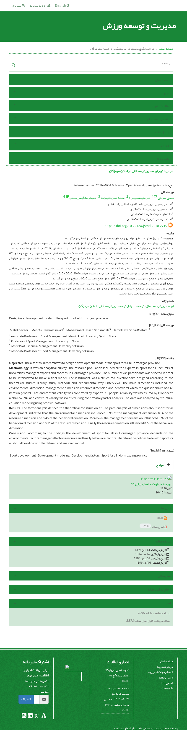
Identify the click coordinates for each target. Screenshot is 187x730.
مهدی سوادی (166, 198)
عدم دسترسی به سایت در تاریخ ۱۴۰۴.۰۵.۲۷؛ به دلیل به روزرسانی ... (116, 696)
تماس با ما (163, 158)
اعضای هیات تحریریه (160, 672)
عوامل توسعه (126, 306)
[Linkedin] (30, 716)
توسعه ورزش (165, 306)
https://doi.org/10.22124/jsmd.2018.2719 (135, 226)
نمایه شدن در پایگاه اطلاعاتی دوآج (117, 672)
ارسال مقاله (162, 132)
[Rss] (24, 716)
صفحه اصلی (166, 49)
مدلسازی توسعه (146, 306)
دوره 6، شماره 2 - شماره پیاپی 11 (151, 484)
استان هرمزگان (87, 306)
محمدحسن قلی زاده (113, 198)
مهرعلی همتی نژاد (139, 198)
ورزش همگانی (107, 306)
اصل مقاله (152, 526)
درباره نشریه (165, 667)
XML (160, 518)
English (61, 6)
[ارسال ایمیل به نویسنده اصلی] (155, 196)
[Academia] (43, 716)
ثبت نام (17, 6)
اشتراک (26, 699)
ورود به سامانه (39, 6)
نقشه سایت (166, 688)
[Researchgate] (36, 716)
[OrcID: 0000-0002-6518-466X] (67, 196)
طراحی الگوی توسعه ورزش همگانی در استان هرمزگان (141, 171)
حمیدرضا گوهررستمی (83, 198)
